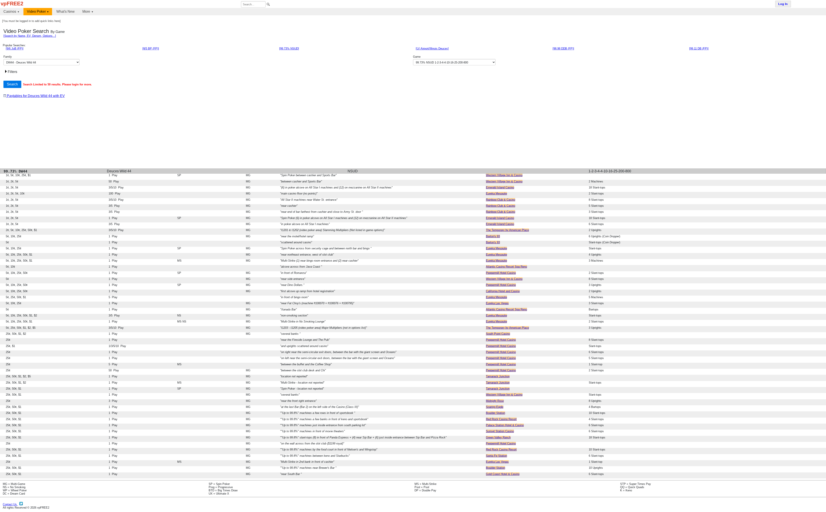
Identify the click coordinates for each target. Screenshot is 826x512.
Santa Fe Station (496, 455)
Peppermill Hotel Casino (501, 273)
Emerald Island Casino (500, 187)
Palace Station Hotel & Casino (505, 425)
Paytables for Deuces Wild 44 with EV (35, 96)
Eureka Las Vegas (497, 303)
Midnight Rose (495, 401)
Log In (783, 4)
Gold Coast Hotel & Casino (502, 474)
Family (7, 56)
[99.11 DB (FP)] (699, 48)
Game (417, 56)
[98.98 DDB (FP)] (563, 48)
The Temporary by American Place (507, 230)
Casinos (9, 11)
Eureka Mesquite (496, 193)
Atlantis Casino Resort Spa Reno (506, 266)
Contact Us (10, 504)
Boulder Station (495, 413)
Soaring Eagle (494, 407)
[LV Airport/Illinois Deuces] (432, 48)
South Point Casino (498, 333)
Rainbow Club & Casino (500, 199)
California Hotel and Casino (503, 291)
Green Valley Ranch (498, 437)
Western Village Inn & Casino (504, 175)
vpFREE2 (12, 3)
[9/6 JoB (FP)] (14, 48)
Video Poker (36, 11)
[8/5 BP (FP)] (150, 48)
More (86, 11)
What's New (65, 11)
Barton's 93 (493, 236)
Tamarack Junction (498, 376)
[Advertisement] (132, 135)
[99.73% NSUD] (289, 48)
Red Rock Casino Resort (501, 419)
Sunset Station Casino (500, 431)
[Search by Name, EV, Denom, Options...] (29, 35)
